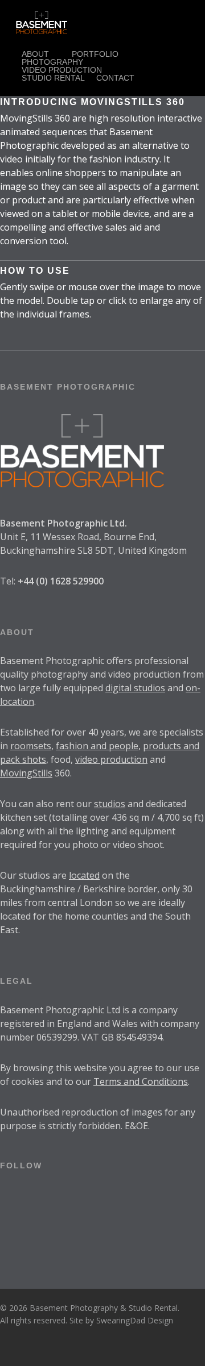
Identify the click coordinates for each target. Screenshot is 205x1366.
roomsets (30, 746)
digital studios (135, 688)
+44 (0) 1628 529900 (61, 581)
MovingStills (26, 773)
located (84, 875)
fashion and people (97, 746)
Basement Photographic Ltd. (63, 523)
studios (109, 803)
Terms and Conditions (140, 1081)
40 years (106, 732)
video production (111, 759)
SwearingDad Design (134, 1320)
